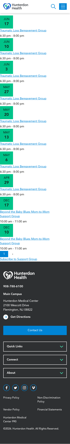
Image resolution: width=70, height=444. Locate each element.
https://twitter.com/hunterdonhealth (15, 387)
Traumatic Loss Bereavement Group (23, 30)
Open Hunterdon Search (53, 6)
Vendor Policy (11, 409)
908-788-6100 (13, 286)
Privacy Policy (11, 398)
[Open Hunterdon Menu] (63, 6)
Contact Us (35, 330)
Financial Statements (49, 409)
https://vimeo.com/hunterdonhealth (33, 387)
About (11, 372)
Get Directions (20, 317)
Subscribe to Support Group (18, 259)
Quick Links (14, 346)
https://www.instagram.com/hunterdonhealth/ (24, 387)
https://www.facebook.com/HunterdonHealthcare (6, 387)
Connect (12, 359)
